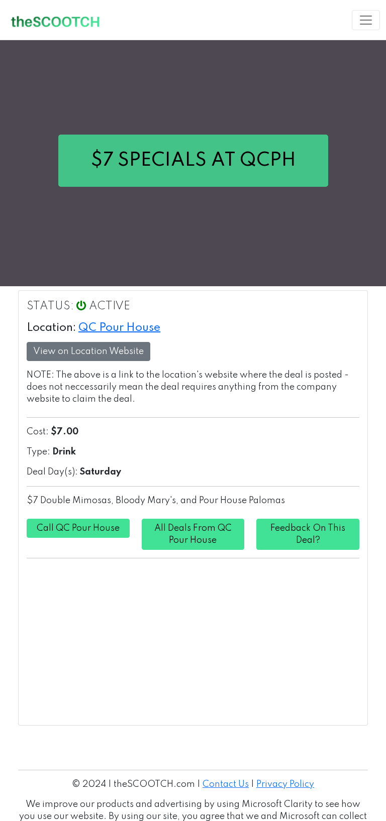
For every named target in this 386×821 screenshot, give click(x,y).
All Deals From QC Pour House (193, 534)
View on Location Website (88, 351)
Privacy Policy (285, 784)
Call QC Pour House (78, 528)
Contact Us (226, 784)
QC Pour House (119, 327)
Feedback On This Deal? (307, 534)
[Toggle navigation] (366, 20)
